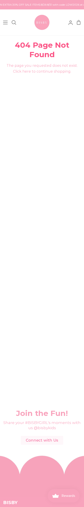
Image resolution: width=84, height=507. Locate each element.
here (26, 71)
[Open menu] (4, 22)
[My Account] (69, 22)
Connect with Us (42, 440)
